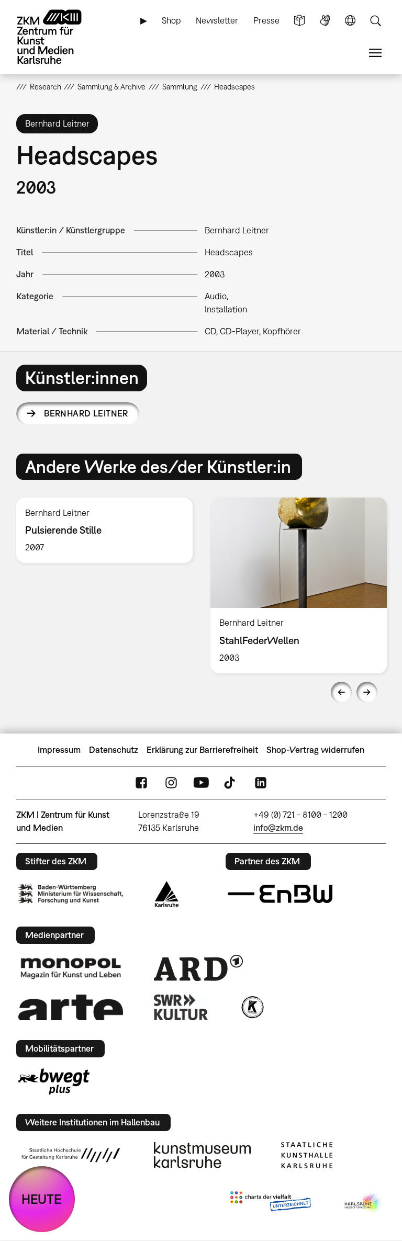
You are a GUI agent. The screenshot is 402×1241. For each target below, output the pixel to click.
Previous (341, 692)
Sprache (350, 20)
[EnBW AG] (280, 894)
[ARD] (198, 968)
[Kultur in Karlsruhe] (252, 1007)
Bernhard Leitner (86, 413)
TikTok (230, 782)
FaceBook (141, 782)
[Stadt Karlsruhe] (167, 894)
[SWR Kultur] (181, 1007)
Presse (266, 20)
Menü (375, 53)
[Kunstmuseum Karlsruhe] (202, 1155)
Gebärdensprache (325, 20)
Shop (171, 20)
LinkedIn (260, 782)
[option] (104, 530)
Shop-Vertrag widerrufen (315, 749)
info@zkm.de (278, 827)
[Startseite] (58, 37)
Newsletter (217, 20)
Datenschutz (113, 749)
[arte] (70, 1007)
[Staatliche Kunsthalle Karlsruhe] (306, 1155)
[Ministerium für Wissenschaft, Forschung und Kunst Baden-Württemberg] (70, 894)
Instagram (171, 782)
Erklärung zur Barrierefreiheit (202, 749)
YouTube (201, 782)
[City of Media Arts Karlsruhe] (363, 1203)
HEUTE (41, 1198)
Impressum (59, 749)
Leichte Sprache (299, 20)
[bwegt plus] (54, 1081)
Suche (375, 20)
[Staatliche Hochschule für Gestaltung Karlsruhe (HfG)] (70, 1155)
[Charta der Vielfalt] (270, 1203)
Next (366, 692)
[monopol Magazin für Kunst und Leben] (70, 968)
